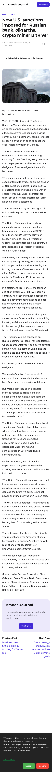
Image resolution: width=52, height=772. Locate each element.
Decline (42, 766)
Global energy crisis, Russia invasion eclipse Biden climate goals (41, 649)
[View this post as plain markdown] (43, 44)
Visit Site (26, 626)
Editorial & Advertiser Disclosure (25, 58)
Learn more (9, 759)
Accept (28, 766)
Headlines (43, 5)
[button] (4, 4)
